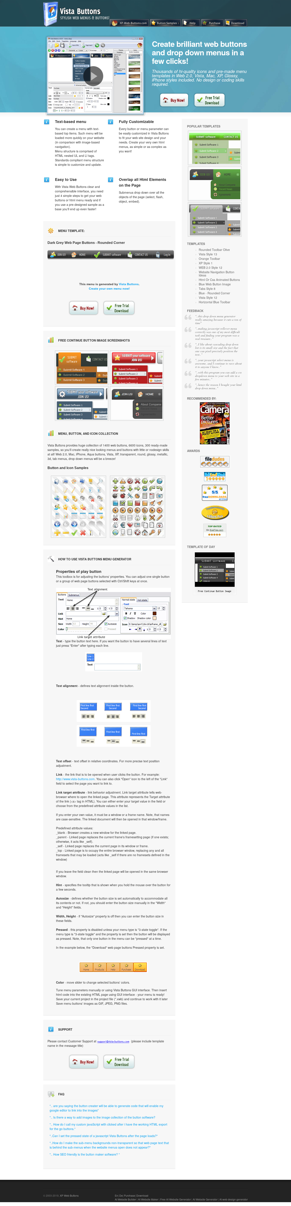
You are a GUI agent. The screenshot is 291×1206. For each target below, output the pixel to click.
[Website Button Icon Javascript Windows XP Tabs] (215, 148)
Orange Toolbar (209, 258)
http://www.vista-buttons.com (75, 779)
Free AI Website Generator (175, 1199)
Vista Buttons (129, 284)
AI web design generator (233, 1199)
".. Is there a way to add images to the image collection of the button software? (102, 1117)
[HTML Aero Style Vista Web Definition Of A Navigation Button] (82, 367)
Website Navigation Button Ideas (216, 273)
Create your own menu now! (109, 288)
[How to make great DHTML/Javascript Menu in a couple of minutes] (93, 76)
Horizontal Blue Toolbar (214, 302)
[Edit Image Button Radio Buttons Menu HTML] (78, 507)
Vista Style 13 (208, 254)
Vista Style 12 (208, 297)
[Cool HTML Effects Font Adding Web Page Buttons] (137, 403)
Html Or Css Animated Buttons (219, 280)
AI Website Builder (125, 1199)
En (116, 1195)
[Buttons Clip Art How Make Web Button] (215, 183)
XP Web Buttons (69, 1195)
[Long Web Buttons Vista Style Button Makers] (215, 219)
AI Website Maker (148, 1199)
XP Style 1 (206, 263)
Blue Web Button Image (215, 284)
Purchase (129, 1195)
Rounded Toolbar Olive (214, 249)
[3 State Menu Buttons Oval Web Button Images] (214, 594)
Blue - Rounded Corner (214, 293)
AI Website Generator (205, 1199)
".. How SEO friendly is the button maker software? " (85, 1154)
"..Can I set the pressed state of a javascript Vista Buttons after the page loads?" (104, 1136)
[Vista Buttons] (77, 25)
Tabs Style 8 (207, 288)
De (121, 1195)
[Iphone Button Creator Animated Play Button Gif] (137, 507)
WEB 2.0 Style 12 (210, 267)
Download (142, 1195)
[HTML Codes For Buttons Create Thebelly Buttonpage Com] (137, 367)
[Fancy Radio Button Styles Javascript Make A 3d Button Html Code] (82, 403)
